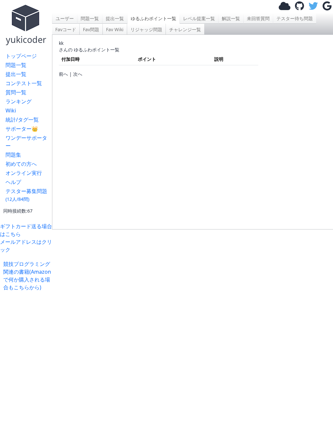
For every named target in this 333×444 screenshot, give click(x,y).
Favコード (65, 29)
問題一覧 (16, 65)
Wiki (11, 110)
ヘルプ (13, 182)
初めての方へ (21, 163)
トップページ (21, 55)
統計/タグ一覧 (22, 119)
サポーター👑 (22, 128)
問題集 (13, 154)
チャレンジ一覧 (185, 29)
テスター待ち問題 (294, 18)
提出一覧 (16, 74)
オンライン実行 (24, 172)
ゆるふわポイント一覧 (153, 18)
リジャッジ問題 (146, 29)
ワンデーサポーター (26, 141)
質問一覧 (16, 92)
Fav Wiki (115, 29)
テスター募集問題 (26, 195)
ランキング (19, 101)
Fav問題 (91, 29)
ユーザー (65, 18)
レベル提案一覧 (199, 18)
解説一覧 (231, 18)
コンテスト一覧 (24, 83)
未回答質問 (258, 18)
